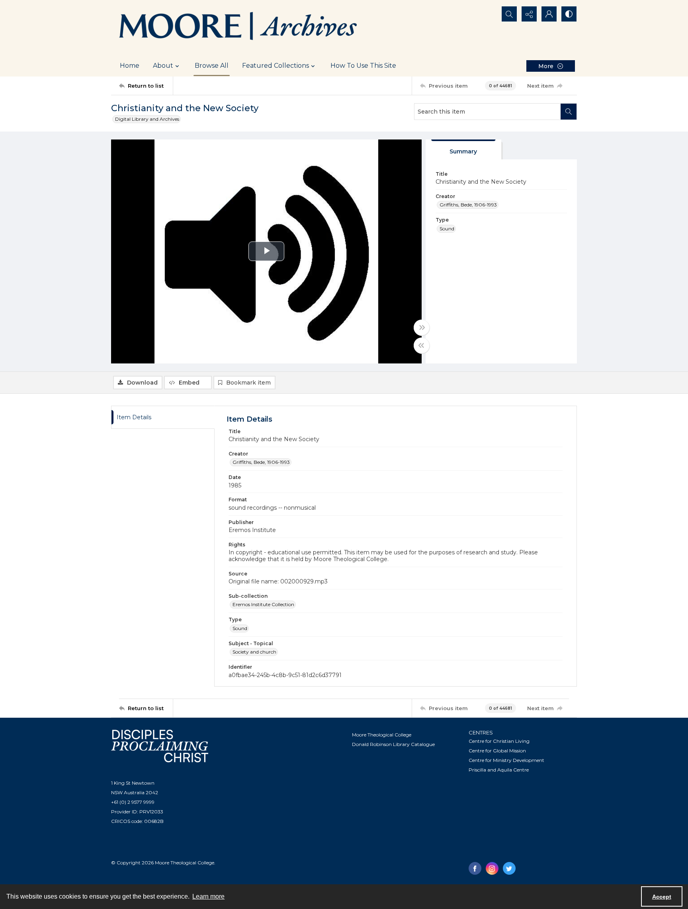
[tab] (463, 149)
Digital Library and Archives (147, 119)
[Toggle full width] (422, 328)
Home (129, 65)
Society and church (254, 652)
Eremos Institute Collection (263, 604)
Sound (447, 229)
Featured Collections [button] (275, 65)
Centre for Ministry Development (506, 760)
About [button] (163, 65)
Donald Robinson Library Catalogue (393, 744)
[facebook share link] (475, 868)
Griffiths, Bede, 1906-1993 (468, 205)
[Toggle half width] (422, 345)
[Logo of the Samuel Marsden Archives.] (238, 27)
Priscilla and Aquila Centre (499, 770)
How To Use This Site (363, 65)
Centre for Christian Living (499, 741)
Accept (661, 896)
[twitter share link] (509, 868)
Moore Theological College (381, 735)
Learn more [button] (208, 896)
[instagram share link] (492, 868)
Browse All (212, 65)
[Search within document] (569, 112)
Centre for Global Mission (497, 751)
